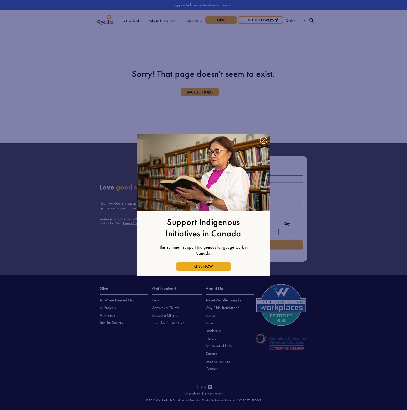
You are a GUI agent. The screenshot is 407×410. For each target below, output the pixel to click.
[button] (264, 140)
